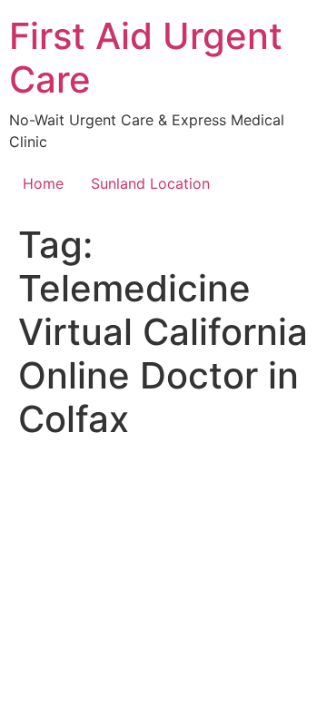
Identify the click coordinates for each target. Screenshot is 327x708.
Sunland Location (150, 183)
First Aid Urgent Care (145, 58)
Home (43, 183)
